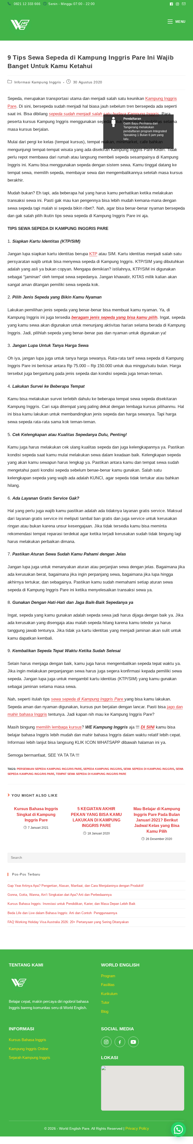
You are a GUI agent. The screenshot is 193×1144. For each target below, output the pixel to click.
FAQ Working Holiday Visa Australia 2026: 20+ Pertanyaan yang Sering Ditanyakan (68, 922)
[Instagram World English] (106, 1042)
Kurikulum (109, 993)
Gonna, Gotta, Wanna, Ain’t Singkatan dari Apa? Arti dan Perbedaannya (60, 895)
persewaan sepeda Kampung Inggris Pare (49, 768)
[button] (178, 1129)
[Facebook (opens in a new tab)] (171, 4)
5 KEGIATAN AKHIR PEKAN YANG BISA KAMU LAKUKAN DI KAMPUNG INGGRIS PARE (96, 817)
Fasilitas (108, 984)
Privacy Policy (137, 1128)
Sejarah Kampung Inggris (29, 1057)
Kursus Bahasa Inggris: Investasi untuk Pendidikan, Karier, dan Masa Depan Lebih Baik (71, 904)
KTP (93, 253)
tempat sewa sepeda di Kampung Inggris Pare (91, 773)
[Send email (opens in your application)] (182, 4)
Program (108, 976)
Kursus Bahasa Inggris (27, 1040)
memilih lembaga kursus (59, 727)
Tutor (105, 1002)
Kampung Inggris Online (28, 1049)
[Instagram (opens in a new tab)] (177, 4)
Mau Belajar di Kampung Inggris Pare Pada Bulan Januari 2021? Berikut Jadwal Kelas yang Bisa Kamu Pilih (156, 820)
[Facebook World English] (120, 1042)
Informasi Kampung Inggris (37, 82)
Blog (104, 1011)
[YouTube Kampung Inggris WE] (133, 1042)
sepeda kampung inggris (102, 768)
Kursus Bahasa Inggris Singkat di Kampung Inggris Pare (36, 814)
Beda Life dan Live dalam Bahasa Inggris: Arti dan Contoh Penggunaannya (62, 913)
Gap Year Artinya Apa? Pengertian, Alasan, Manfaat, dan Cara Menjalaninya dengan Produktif (75, 886)
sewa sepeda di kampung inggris (148, 768)
